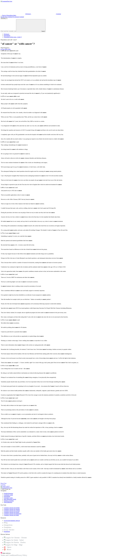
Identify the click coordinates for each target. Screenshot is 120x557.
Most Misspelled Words (10, 499)
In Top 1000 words (6, 49)
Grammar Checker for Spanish (12, 509)
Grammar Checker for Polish (11, 515)
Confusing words (8, 495)
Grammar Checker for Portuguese (12, 513)
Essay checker (9, 530)
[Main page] (6, 1)
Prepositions (7, 35)
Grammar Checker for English (12, 507)
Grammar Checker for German (12, 510)
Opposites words (8, 498)
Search (43, 31)
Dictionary (6, 34)
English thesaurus (8, 493)
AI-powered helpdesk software (12, 520)
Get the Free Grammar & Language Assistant (12, 17)
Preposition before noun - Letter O (13, 37)
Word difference (8, 502)
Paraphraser (7, 531)
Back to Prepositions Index (9, 15)
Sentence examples (9, 500)
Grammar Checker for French (11, 512)
